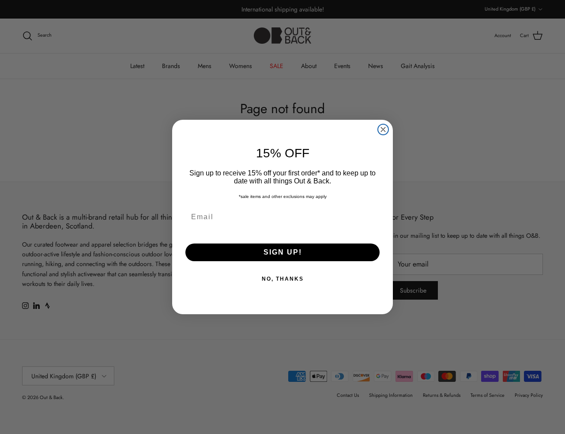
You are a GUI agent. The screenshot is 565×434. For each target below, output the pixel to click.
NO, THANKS (283, 279)
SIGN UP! (283, 252)
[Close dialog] (383, 129)
